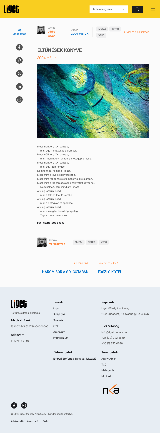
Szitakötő (59, 314)
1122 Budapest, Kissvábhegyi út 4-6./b (125, 313)
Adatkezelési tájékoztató (24, 421)
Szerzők (58, 320)
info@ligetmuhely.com (115, 332)
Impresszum (60, 337)
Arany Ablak (108, 358)
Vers (101, 35)
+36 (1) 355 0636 (112, 343)
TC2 (103, 364)
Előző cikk (82, 263)
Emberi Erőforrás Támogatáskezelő (74, 358)
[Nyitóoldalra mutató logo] (29, 304)
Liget (56, 308)
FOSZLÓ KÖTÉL (110, 271)
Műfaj (102, 29)
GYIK (56, 326)
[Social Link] (14, 405)
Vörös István (51, 34)
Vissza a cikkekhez (137, 32)
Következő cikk (107, 263)
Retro (115, 29)
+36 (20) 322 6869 (113, 337)
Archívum (59, 332)
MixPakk (106, 376)
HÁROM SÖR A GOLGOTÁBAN (65, 271)
